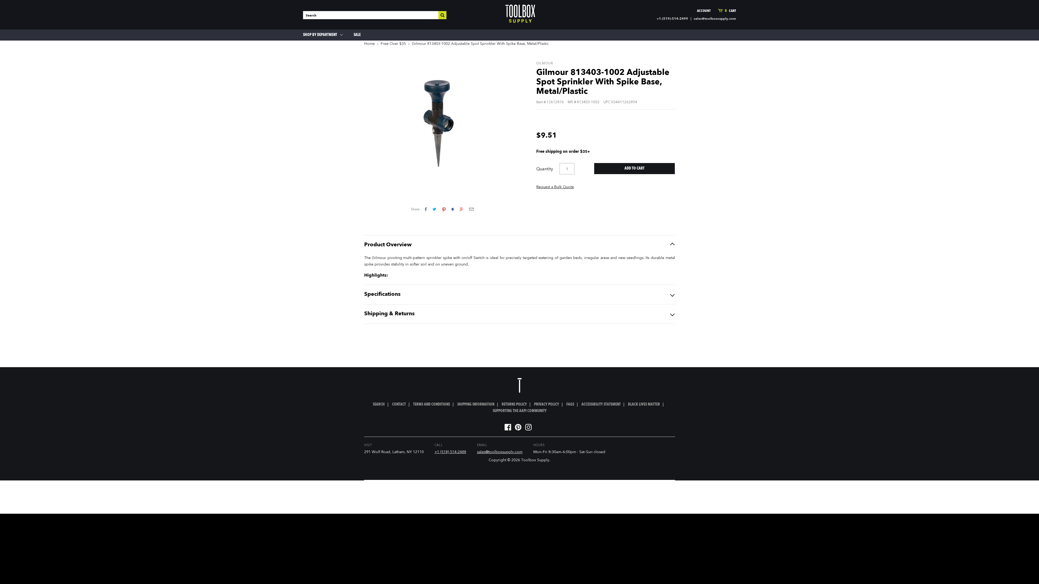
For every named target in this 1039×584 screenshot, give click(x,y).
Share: (415, 209)
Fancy (453, 209)
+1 (461, 209)
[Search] (442, 15)
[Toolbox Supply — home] (520, 15)
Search (379, 404)
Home (369, 44)
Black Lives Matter (644, 404)
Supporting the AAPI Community (520, 411)
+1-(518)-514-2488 (672, 19)
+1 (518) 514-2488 (450, 452)
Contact (399, 404)
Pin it (444, 209)
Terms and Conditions (431, 404)
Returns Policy (514, 404)
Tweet (434, 209)
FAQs (570, 404)
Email (471, 209)
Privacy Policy (546, 404)
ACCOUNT (704, 11)
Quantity (544, 169)
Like (426, 209)
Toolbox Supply (535, 460)
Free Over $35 (393, 44)
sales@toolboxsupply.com (715, 19)
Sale (357, 35)
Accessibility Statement (601, 404)
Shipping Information (475, 404)
